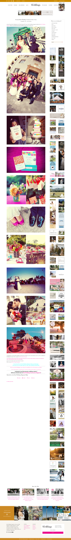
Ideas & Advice (26, 526)
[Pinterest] (7, 1)
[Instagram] (10, 1)
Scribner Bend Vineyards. (23, 356)
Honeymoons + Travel (55, 29)
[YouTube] (13, 1)
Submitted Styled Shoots (55, 36)
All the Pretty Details (54, 23)
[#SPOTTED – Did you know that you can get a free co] (35, 513)
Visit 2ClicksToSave (38, 369)
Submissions (34, 527)
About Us (34, 525)
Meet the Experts (54, 32)
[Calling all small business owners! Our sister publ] (64, 513)
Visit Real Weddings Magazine (14, 369)
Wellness (53, 39)
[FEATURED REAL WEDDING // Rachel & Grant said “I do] (21, 513)
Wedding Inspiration (27, 527)
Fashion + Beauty (54, 27)
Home (35, 4)
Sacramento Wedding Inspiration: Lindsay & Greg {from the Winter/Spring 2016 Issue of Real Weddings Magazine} (13, 498)
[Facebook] (8, 1)
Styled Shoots (53, 35)
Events (52, 24)
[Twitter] (12, 1)
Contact (34, 529)
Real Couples (29, 21)
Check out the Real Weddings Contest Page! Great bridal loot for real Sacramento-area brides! (26, 367)
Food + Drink (53, 28)
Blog (24, 529)
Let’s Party (53, 31)
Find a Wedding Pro (27, 525)
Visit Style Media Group (21, 369)
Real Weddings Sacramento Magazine (32, 372)
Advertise (34, 526)
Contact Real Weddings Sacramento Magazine (30, 369)
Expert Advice (54, 25)
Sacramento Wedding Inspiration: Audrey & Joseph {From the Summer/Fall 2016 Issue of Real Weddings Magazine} (43, 498)
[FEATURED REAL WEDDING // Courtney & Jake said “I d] (50, 513)
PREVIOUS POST (10, 381)
